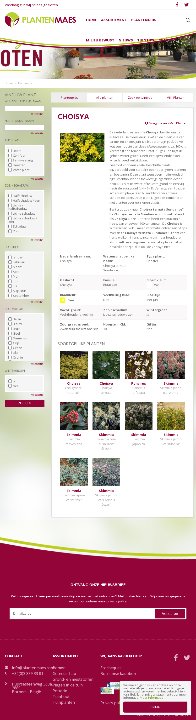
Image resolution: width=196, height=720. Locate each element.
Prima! (155, 707)
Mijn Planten (176, 97)
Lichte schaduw (24, 213)
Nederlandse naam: (19, 121)
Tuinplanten (64, 702)
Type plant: (13, 140)
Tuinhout (61, 696)
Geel (16, 333)
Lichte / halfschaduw (17, 207)
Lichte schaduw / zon (22, 220)
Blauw (17, 324)
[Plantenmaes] (40, 19)
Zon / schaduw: (17, 185)
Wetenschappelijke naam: (23, 101)
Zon (16, 231)
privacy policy (116, 601)
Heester (19, 165)
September (21, 295)
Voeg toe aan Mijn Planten (168, 123)
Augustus (20, 290)
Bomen (59, 667)
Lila (15, 352)
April (16, 271)
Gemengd (20, 338)
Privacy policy (112, 702)
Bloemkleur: (14, 309)
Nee (16, 386)
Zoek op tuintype (140, 97)
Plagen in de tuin (68, 685)
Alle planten (104, 97)
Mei (15, 276)
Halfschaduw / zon (26, 200)
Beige (17, 319)
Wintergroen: (15, 371)
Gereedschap (64, 673)
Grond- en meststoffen (73, 679)
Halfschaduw (22, 195)
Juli (15, 286)
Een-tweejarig (23, 160)
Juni (15, 281)
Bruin (17, 328)
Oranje (18, 357)
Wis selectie (37, 114)
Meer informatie (151, 697)
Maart (17, 267)
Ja (14, 381)
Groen (17, 347)
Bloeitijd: (12, 247)
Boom (17, 150)
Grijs (16, 343)
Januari (18, 257)
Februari (19, 262)
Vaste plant (21, 169)
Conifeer (19, 155)
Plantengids (69, 97)
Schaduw (19, 226)
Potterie (60, 690)
